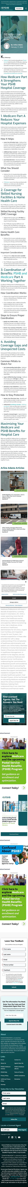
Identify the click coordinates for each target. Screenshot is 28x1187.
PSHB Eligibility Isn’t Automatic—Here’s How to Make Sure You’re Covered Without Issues (13, 496)
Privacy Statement (18, 605)
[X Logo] (16, 1137)
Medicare (6, 60)
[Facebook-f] (9, 1137)
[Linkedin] (12, 1137)
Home (2, 1059)
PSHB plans (7, 182)
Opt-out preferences (10, 605)
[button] (26, 582)
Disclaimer (17, 1079)
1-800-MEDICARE (15, 1176)
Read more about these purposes (20, 594)
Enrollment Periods (15, 404)
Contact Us (17, 1059)
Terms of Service (18, 1072)
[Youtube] (19, 1137)
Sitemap (3, 1084)
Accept (14, 598)
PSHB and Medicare (14, 275)
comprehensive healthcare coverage (13, 73)
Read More (4, 499)
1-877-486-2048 (13, 1178)
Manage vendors (4, 594)
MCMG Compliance (19, 1075)
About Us (3, 1063)
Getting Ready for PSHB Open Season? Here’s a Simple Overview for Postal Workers (13, 562)
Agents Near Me (18, 1063)
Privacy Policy (4, 1075)
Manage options (14, 602)
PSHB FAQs (4, 1072)
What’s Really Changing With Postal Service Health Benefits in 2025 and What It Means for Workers (13, 529)
